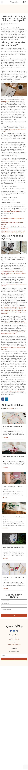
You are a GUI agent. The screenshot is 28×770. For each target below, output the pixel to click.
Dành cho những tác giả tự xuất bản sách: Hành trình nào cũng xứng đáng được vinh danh (13, 547)
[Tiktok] (17, 631)
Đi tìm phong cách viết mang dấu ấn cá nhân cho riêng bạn (14, 347)
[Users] (14, 631)
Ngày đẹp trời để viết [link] (14, 639)
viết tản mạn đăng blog (11, 160)
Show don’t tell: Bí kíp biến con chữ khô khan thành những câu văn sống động (14, 577)
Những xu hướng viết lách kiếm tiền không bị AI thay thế (13, 487)
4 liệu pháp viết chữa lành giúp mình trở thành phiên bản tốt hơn (13, 426)
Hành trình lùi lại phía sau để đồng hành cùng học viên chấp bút (13, 456)
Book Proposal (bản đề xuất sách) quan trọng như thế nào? (13, 517)
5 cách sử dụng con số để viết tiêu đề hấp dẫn (12, 271)
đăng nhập (10, 408)
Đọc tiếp (5, 437)
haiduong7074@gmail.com (14, 644)
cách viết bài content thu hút (12, 211)
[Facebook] (11, 631)
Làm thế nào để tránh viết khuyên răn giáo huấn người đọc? (13, 312)
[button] (2, 2)
